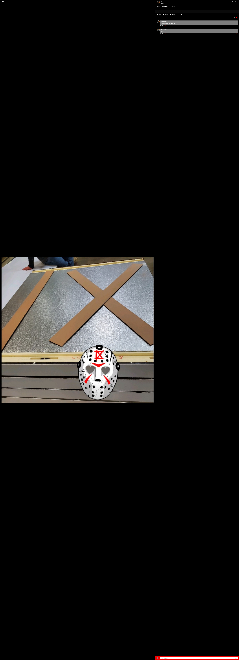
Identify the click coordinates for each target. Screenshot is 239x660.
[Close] (2, 1)
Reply (165, 25)
